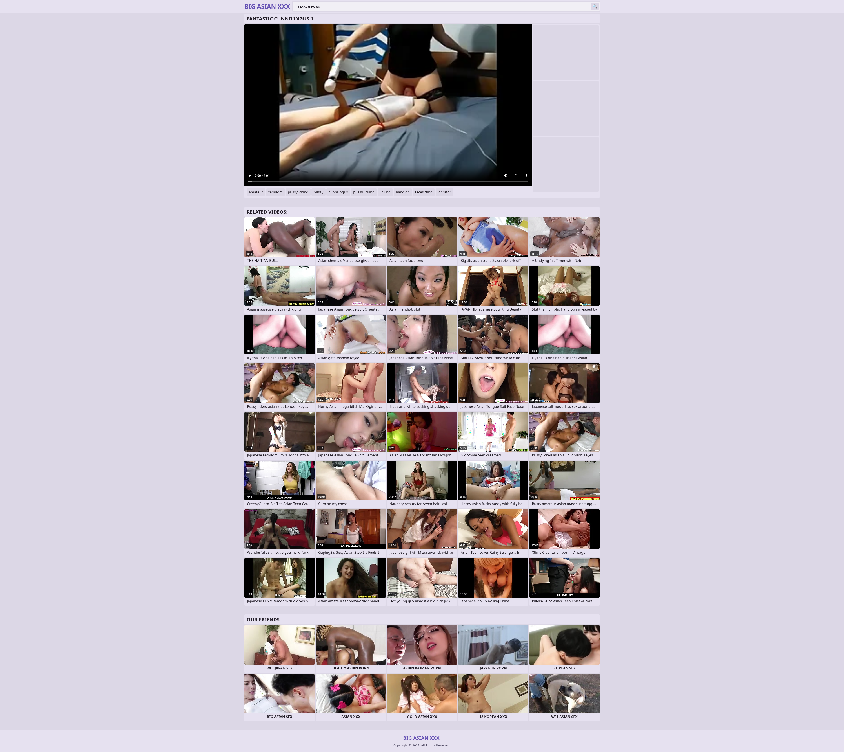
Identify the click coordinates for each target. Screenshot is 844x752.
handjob (403, 192)
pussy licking (364, 192)
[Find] (595, 6)
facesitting (424, 192)
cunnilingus (338, 192)
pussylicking (298, 192)
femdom (275, 192)
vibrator (444, 192)
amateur (256, 192)
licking (385, 192)
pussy (318, 192)
